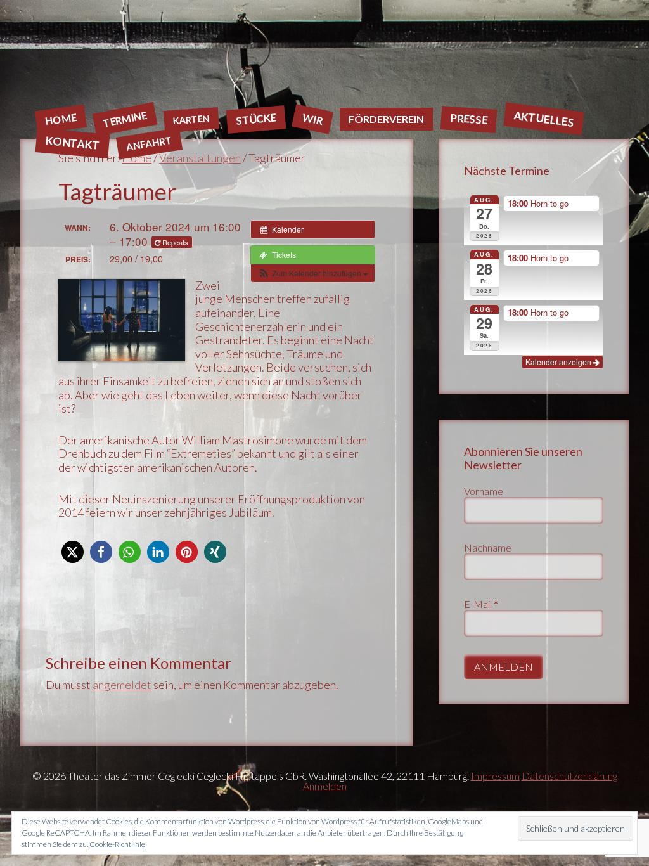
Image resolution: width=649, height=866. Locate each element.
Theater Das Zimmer (324, 53)
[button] (313, 273)
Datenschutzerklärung (569, 776)
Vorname (483, 491)
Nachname (487, 547)
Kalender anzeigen (559, 361)
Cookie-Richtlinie (117, 844)
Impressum (495, 776)
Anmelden (325, 786)
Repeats (175, 242)
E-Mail (481, 604)
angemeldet (122, 685)
